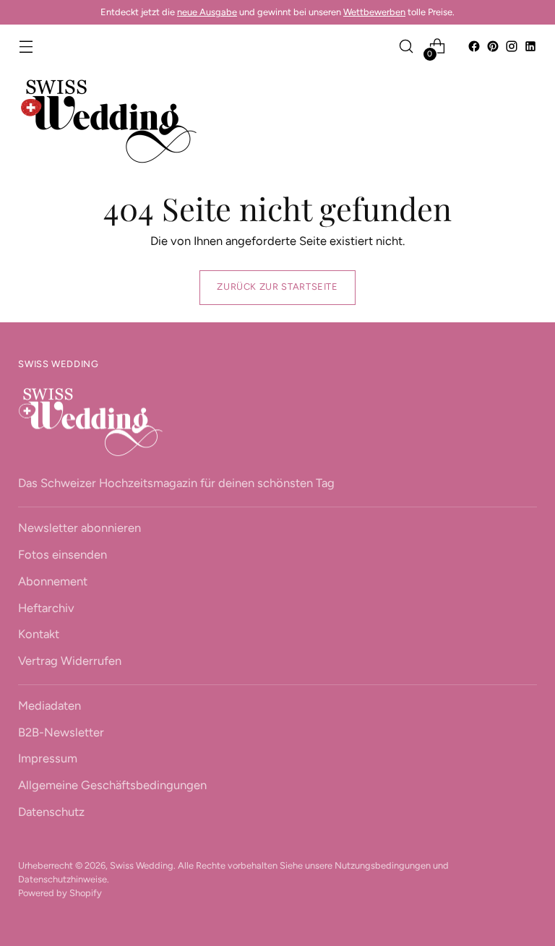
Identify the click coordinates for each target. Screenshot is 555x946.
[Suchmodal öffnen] (406, 46)
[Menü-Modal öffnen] (25, 46)
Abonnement (52, 581)
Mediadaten (49, 705)
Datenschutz (51, 811)
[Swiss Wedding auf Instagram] (511, 46)
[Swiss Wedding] (108, 121)
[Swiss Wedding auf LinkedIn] (530, 46)
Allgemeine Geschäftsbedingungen (112, 785)
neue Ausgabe (207, 12)
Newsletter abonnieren (79, 527)
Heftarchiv (46, 608)
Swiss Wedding (141, 865)
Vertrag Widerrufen (69, 660)
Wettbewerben (374, 12)
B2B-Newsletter (61, 732)
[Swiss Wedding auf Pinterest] (492, 46)
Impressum (47, 758)
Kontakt (38, 634)
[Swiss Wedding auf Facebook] (474, 46)
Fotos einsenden (62, 554)
